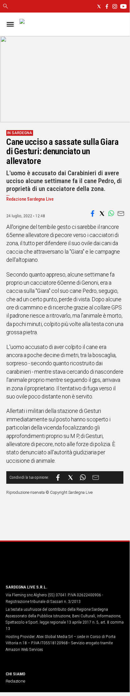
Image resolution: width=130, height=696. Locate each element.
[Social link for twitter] (99, 6)
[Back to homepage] (39, 567)
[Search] (5, 6)
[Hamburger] (10, 24)
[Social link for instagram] (114, 6)
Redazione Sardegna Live (30, 199)
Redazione (15, 680)
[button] (92, 213)
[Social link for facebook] (107, 6)
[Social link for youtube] (123, 6)
